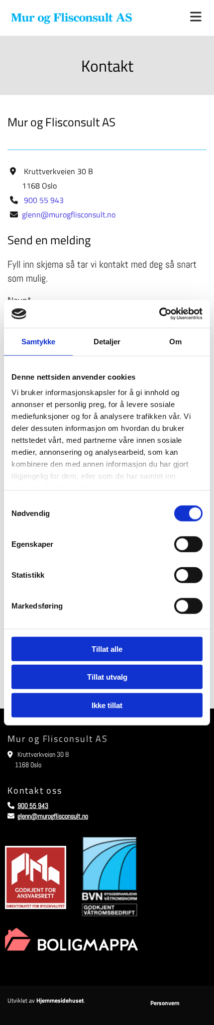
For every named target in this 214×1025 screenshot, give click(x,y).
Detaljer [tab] (107, 341)
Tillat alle (107, 648)
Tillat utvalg (107, 677)
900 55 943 (44, 200)
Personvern (165, 1003)
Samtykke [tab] (38, 341)
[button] (178, 18)
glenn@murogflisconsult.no (68, 214)
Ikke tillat (107, 705)
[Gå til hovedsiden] (71, 18)
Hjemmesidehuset (60, 1000)
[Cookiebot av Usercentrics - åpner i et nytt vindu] (159, 314)
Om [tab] (175, 341)
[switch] (188, 544)
